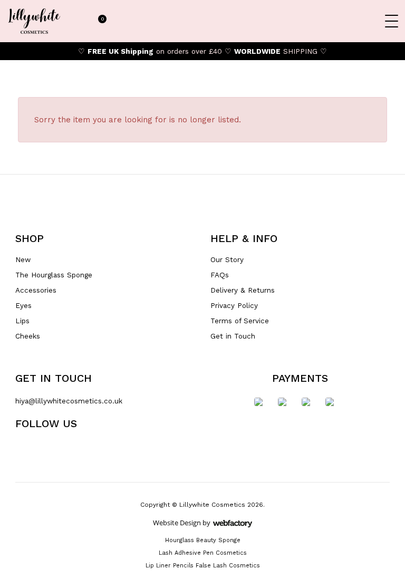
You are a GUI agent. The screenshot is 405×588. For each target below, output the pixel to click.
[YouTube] (105, 448)
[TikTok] (68, 448)
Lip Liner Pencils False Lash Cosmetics (203, 565)
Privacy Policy (234, 305)
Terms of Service (239, 320)
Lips (22, 320)
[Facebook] (86, 448)
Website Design (177, 522)
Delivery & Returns (242, 290)
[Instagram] (123, 448)
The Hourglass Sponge (53, 275)
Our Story (227, 259)
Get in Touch (232, 336)
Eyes (23, 305)
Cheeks (27, 336)
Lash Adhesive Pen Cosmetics (203, 553)
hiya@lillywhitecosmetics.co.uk (68, 401)
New (23, 259)
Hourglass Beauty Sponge (202, 540)
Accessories (35, 290)
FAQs (219, 275)
